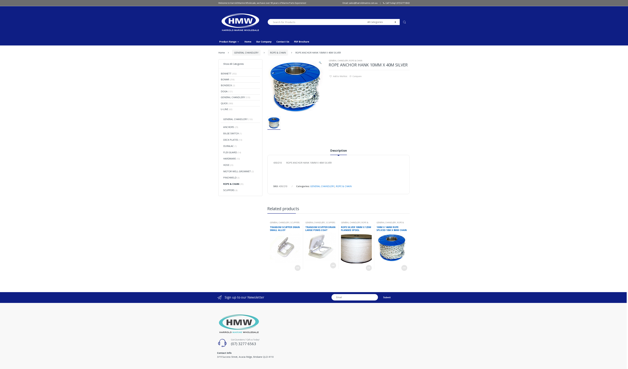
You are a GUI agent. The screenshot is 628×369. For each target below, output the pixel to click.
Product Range (227, 41)
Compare (356, 76)
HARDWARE (229, 158)
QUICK (224, 103)
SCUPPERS (295, 222)
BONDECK (226, 85)
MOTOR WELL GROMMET (237, 171)
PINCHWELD (230, 177)
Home (247, 41)
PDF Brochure (301, 41)
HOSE (226, 165)
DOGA (224, 91)
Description (338, 150)
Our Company (264, 41)
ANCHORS (228, 127)
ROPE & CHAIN (278, 52)
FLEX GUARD (230, 152)
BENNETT (226, 73)
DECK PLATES (230, 139)
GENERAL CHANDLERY (246, 52)
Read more (298, 268)
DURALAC (228, 146)
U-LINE (224, 109)
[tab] (338, 152)
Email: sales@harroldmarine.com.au (360, 2)
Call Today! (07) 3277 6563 (397, 2)
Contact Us (282, 41)
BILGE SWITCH (231, 133)
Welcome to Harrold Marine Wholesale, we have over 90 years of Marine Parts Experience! (262, 2)
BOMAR (225, 79)
